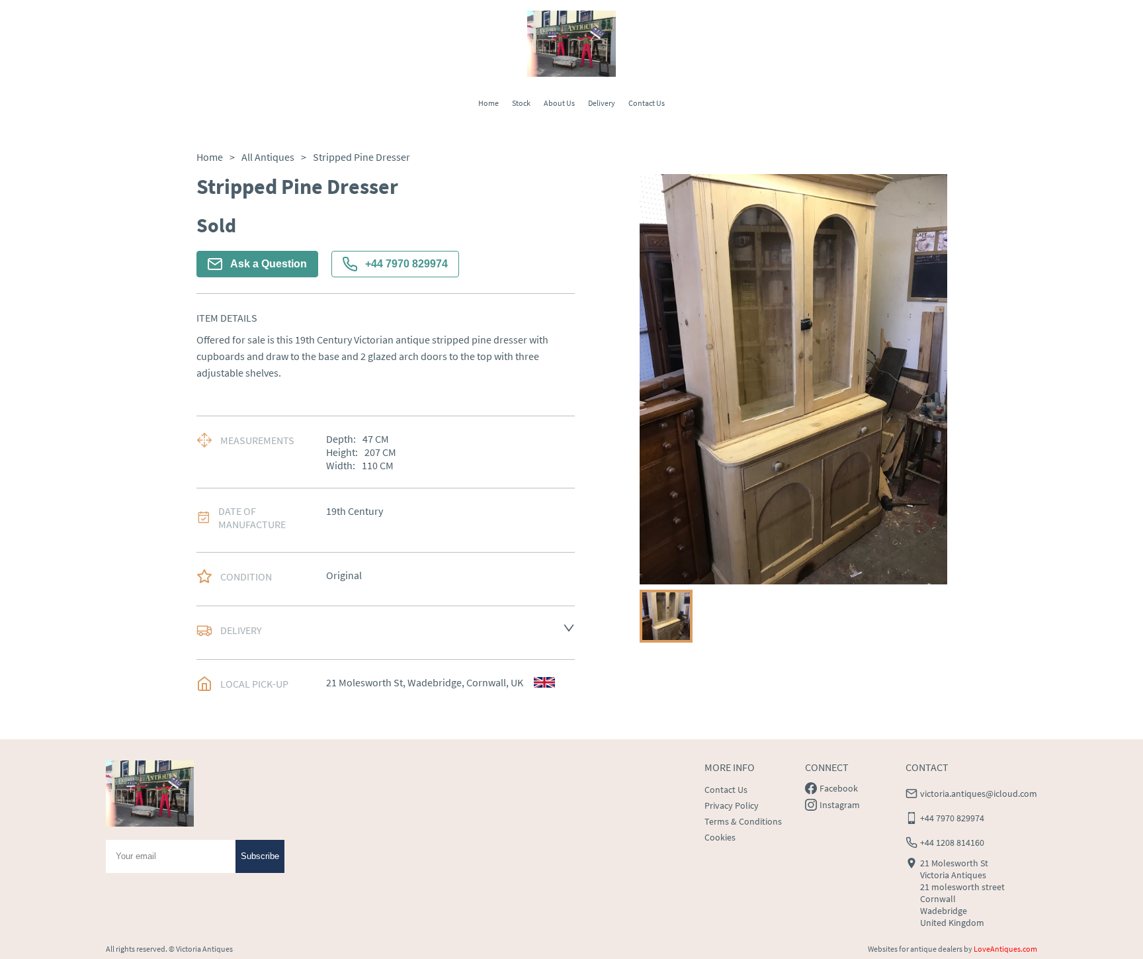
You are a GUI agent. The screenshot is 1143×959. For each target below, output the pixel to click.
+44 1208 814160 (952, 842)
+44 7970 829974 (406, 263)
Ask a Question (268, 263)
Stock (521, 103)
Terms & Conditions (743, 821)
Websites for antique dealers (915, 949)
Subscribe (260, 856)
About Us (559, 103)
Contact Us (646, 103)
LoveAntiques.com (1005, 949)
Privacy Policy (731, 805)
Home (488, 103)
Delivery (601, 103)
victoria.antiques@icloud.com (978, 793)
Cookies (720, 837)
